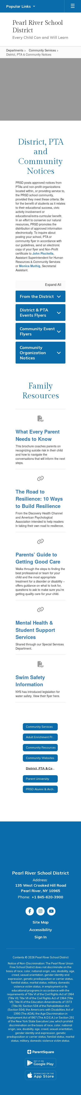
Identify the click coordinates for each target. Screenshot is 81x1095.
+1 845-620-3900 (47, 897)
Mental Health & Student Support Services (35, 629)
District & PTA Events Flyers (34, 312)
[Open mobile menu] (72, 6)
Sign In (40, 937)
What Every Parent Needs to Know (38, 435)
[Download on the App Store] (40, 1075)
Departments (14, 50)
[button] (20, 6)
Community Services (42, 50)
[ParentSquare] (40, 1052)
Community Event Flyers (37, 331)
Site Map (41, 922)
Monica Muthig (29, 266)
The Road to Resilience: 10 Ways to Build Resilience (39, 498)
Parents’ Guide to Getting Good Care (38, 558)
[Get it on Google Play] (40, 1063)
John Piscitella (42, 253)
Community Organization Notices (33, 352)
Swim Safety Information (30, 681)
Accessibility (40, 929)
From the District (37, 296)
